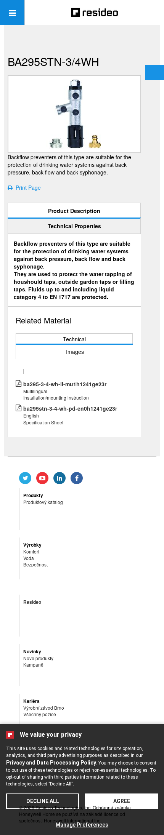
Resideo (32, 601)
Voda (28, 558)
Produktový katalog (43, 502)
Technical (74, 339)
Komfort (31, 551)
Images (75, 351)
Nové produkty (38, 658)
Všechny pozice (39, 714)
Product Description (74, 210)
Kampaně (33, 664)
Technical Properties (74, 226)
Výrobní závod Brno (43, 707)
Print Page (27, 187)
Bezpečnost (35, 564)
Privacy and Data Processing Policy (51, 763)
